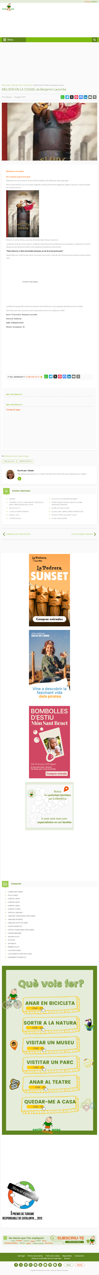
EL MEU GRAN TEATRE (59, 518)
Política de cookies (53, 1256)
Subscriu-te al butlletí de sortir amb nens (46, 1258)
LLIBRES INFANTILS (25, 461)
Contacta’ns (79, 1256)
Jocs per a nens (14, 950)
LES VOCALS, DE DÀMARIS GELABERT (65, 499)
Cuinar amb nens (14, 933)
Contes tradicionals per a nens (21, 930)
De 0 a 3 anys (13, 895)
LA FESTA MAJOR (15, 518)
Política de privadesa (35, 1256)
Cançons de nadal (15, 919)
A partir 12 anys (14, 909)
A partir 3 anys (14, 899)
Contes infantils (15, 926)
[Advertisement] (67, 20)
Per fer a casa (6, 85)
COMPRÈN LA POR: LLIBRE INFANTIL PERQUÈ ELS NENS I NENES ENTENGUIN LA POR (26, 503)
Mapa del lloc (67, 1256)
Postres (11, 940)
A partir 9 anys (14, 906)
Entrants (12, 943)
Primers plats (13, 947)
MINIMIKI (12, 499)
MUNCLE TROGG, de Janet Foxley (64, 515)
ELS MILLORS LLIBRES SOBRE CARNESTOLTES (67, 511)
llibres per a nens (9, 461)
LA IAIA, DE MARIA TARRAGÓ (19, 511)
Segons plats (13, 937)
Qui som (67, 1258)
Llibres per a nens (16, 85)
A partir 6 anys (28, 85)
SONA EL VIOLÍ (14, 515)
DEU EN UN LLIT (14, 508)
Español (94, 2)
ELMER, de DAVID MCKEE (60, 508)
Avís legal (21, 1256)
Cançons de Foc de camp (18, 923)
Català (87, 2)
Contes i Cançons (15, 912)
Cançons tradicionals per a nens (21, 916)
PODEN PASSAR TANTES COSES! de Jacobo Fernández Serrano (67, 503)
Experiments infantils (17, 957)
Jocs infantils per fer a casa (20, 954)
